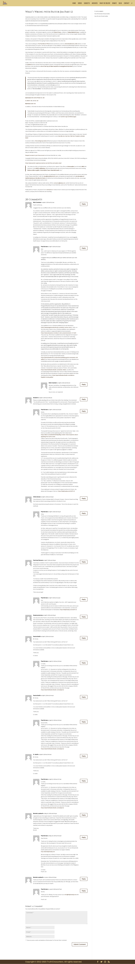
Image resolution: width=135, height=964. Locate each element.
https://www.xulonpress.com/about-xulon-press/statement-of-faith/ (58, 333)
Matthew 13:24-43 (30, 103)
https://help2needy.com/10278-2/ (66, 491)
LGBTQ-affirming (40, 168)
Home (74, 3)
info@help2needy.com (70, 894)
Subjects (87, 3)
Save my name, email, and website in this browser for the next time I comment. (47, 940)
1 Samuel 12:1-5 (50, 189)
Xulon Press (57, 32)
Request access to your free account (35, 155)
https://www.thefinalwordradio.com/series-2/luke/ (53, 369)
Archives (95, 3)
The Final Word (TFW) (43, 43)
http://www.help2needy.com (48, 851)
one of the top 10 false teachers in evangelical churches (56, 66)
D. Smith (35, 754)
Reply (84, 204)
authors (29, 64)
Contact (126, 3)
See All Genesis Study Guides (102, 13)
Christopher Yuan (45, 170)
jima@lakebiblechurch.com (51, 176)
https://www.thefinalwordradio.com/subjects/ (52, 689)
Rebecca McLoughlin (34, 170)
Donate (114, 3)
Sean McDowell (54, 170)
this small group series (41, 141)
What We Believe (105, 3)
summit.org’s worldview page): (69, 116)
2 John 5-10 (28, 100)
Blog (120, 3)
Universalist (70, 166)
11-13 (36, 100)
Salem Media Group (73, 32)
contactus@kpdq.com (59, 183)
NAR (83, 166)
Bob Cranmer (37, 202)
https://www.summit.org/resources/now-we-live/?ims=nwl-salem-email (43, 163)
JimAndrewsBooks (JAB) (70, 43)
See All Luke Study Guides (101, 16)
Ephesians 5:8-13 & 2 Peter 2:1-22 (34, 97)
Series (80, 3)
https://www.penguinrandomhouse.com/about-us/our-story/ (56, 327)
